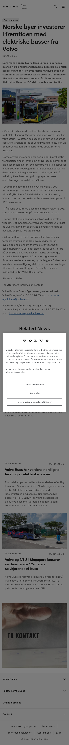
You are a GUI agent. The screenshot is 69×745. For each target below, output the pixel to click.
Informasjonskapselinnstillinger (34, 402)
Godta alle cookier (34, 384)
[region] (34, 372)
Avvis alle (35, 393)
